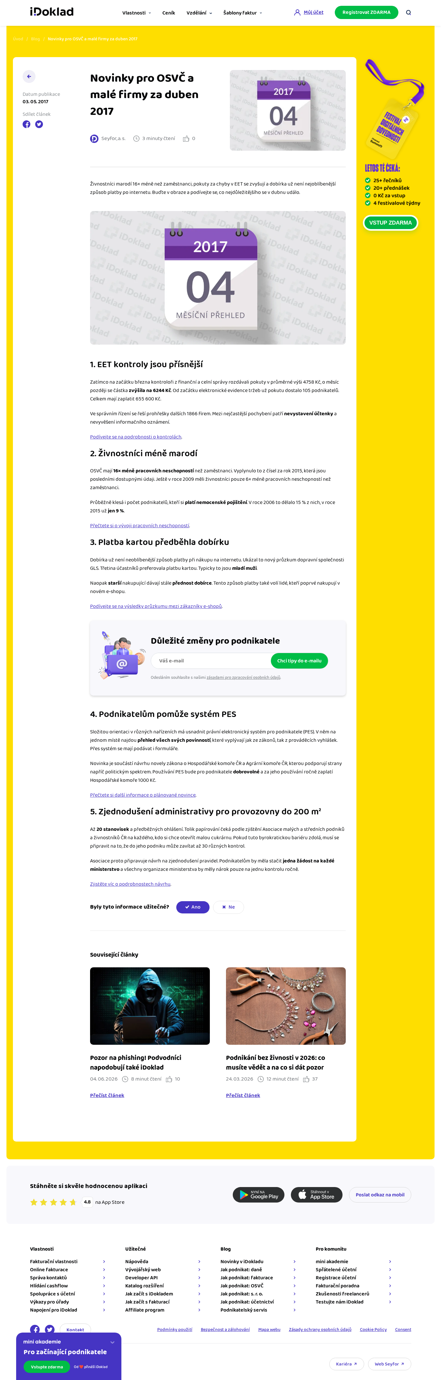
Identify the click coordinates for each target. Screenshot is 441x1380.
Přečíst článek (107, 1096)
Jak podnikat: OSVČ (242, 1286)
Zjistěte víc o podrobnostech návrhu (130, 884)
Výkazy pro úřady (49, 1302)
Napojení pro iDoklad (53, 1310)
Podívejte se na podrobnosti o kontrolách (135, 437)
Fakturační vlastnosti (53, 1262)
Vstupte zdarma (47, 1367)
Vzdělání (196, 13)
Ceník (168, 13)
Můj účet (313, 12)
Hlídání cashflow (49, 1286)
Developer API (141, 1278)
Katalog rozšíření (144, 1286)
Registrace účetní (336, 1278)
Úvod (18, 39)
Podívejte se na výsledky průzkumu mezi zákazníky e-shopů (156, 606)
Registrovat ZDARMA (367, 12)
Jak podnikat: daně (241, 1270)
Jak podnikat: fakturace (247, 1278)
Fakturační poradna (337, 1286)
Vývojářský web (143, 1270)
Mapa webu (269, 1329)
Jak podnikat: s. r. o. (242, 1294)
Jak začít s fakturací (147, 1302)
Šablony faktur (240, 13)
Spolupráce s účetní (52, 1294)
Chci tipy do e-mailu (299, 661)
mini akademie (332, 1262)
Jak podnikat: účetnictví (247, 1302)
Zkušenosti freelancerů (342, 1294)
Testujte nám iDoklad (340, 1302)
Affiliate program (144, 1310)
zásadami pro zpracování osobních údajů (243, 677)
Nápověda (136, 1262)
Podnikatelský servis (244, 1310)
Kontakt (75, 1330)
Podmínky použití (174, 1329)
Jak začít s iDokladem (149, 1294)
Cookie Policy (373, 1329)
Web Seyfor (387, 1364)
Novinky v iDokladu (242, 1262)
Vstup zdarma (390, 223)
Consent (403, 1329)
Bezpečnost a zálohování (225, 1329)
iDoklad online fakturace (52, 12)
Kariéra (344, 1364)
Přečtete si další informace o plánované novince (143, 795)
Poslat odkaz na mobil (380, 1195)
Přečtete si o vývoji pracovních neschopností (139, 526)
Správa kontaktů (48, 1278)
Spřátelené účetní (336, 1270)
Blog (35, 39)
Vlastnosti (134, 13)
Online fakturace (49, 1270)
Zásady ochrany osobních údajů (320, 1329)
